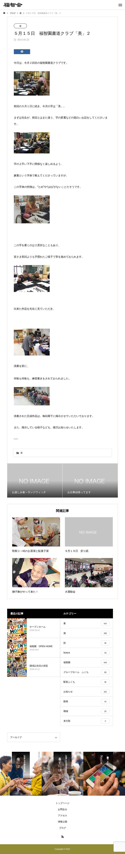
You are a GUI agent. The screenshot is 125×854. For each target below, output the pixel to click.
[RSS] (62, 836)
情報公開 (62, 821)
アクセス (62, 815)
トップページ (62, 803)
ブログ (62, 828)
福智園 (44, 62)
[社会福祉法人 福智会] (12, 5)
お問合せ (62, 809)
